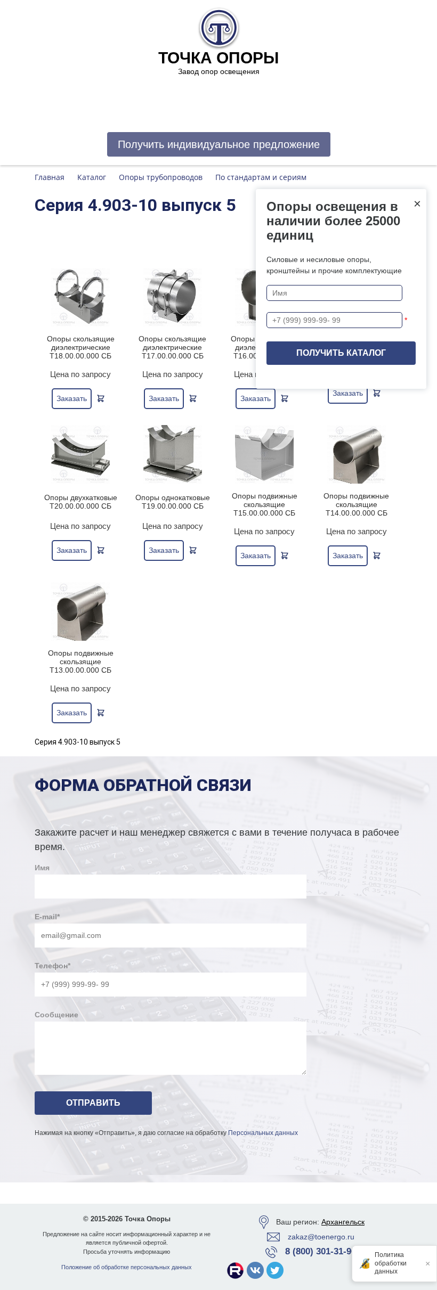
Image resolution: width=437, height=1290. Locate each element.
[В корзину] (100, 398)
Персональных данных (263, 1133)
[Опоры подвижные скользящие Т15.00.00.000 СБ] (264, 454)
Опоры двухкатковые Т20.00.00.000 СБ (80, 501)
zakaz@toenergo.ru (321, 1236)
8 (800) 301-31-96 (320, 1251)
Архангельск (343, 1222)
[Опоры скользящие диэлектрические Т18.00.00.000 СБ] (81, 297)
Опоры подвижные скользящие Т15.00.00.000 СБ (264, 504)
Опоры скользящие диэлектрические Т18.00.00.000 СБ (81, 347)
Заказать (71, 398)
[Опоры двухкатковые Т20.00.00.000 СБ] (81, 454)
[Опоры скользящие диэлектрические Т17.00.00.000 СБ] (173, 297)
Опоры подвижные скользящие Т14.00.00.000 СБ (356, 504)
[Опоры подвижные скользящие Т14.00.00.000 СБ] (357, 454)
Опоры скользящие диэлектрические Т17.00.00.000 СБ (172, 347)
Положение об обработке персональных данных (126, 1267)
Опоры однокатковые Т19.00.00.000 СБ (172, 501)
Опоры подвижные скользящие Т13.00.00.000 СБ (81, 661)
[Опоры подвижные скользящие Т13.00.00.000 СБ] (81, 611)
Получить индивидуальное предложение (219, 144)
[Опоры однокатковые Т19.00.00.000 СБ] (173, 454)
